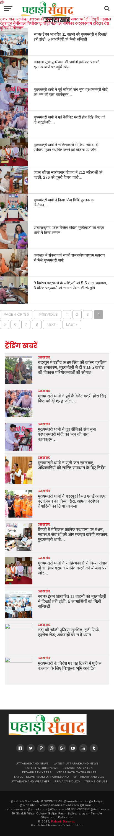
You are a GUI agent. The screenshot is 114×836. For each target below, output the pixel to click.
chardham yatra (78, 768)
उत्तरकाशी (36, 18)
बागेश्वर (68, 23)
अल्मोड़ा (21, 18)
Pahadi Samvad (63, 821)
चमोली (84, 18)
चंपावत (73, 18)
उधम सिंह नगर (56, 18)
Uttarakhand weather (30, 781)
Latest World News (41, 768)
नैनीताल (19, 23)
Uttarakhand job (89, 776)
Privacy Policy (67, 781)
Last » (71, 324)
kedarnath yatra (37, 772)
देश (106, 23)
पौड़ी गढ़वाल (52, 23)
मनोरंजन (17, 27)
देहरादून (6, 23)
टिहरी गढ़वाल (100, 18)
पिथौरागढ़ (34, 23)
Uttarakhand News (32, 763)
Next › (52, 324)
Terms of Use (96, 781)
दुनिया (4, 27)
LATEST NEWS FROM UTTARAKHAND (41, 776)
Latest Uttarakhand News (76, 763)
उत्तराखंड (7, 18)
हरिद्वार (98, 23)
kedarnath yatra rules (76, 772)
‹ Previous (47, 314)
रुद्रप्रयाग (83, 23)
